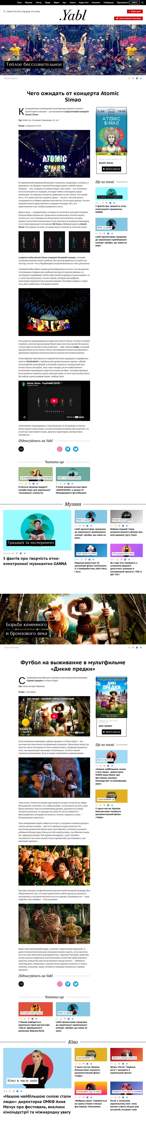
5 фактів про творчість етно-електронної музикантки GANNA (111, 209)
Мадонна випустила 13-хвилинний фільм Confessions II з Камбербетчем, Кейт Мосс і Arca (91, 567)
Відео (56, 2)
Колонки (96, 2)
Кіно (19, 2)
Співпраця (109, 2)
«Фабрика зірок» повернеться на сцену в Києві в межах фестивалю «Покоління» (91, 1103)
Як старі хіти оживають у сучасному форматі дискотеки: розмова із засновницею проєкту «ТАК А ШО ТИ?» (126, 568)
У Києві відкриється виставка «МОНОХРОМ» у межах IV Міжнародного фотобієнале (71, 490)
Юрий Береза (11, 78)
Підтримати (123, 2)
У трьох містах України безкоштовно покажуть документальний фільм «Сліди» (108, 813)
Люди (47, 2)
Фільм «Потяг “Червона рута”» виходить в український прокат (122, 1070)
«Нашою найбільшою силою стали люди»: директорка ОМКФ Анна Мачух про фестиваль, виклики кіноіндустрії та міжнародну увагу (110, 776)
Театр (38, 2)
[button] (142, 2)
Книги (73, 2)
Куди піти (83, 2)
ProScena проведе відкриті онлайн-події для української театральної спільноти (34, 490)
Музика (28, 2)
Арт (64, 2)
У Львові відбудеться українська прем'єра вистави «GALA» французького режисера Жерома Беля (34, 1026)
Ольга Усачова (11, 647)
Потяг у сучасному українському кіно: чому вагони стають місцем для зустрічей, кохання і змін (124, 1105)
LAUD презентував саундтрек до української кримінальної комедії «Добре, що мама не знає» (111, 241)
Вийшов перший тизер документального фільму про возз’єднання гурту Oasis (126, 532)
